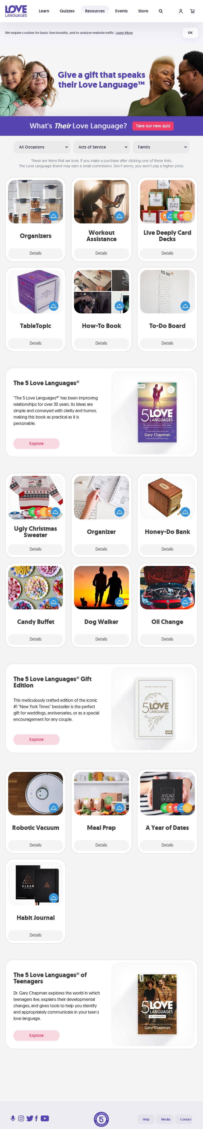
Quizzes (67, 11)
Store (143, 11)
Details (35, 253)
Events (121, 11)
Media (165, 1119)
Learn (44, 11)
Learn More (124, 32)
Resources (95, 11)
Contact (185, 1119)
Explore (36, 443)
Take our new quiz (153, 126)
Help (146, 1119)
